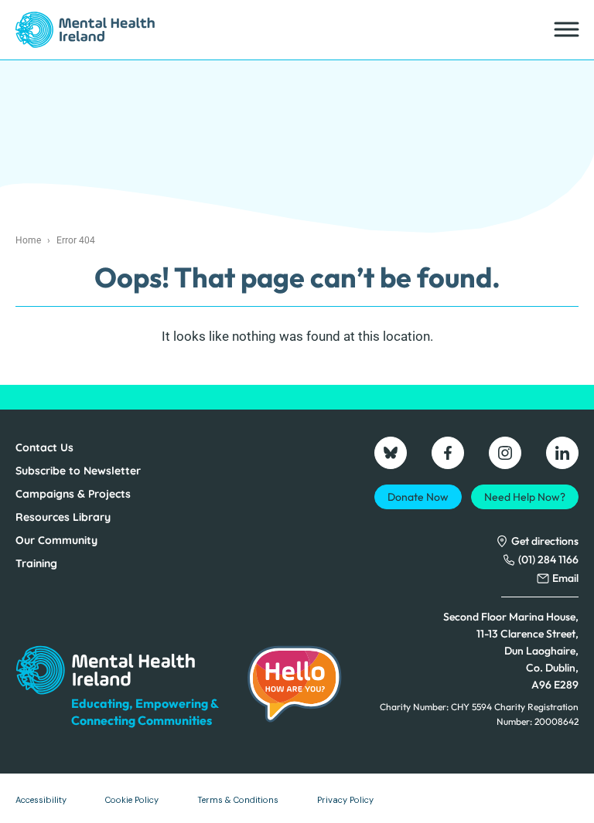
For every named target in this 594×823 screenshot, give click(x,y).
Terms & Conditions (237, 799)
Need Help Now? (524, 497)
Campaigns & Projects (73, 494)
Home (28, 240)
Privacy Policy (345, 799)
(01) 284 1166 (548, 559)
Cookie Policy (132, 799)
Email (565, 578)
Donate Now (418, 497)
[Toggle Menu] (565, 29)
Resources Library (63, 517)
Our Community (56, 540)
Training (36, 563)
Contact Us (44, 447)
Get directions (545, 541)
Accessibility (41, 799)
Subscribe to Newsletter (78, 471)
